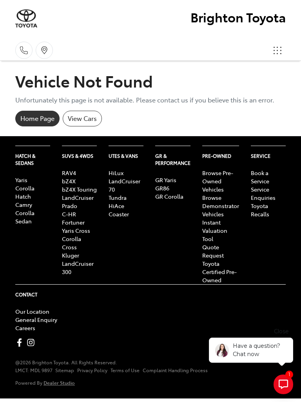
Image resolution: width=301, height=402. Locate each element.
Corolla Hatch (24, 192)
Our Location (32, 311)
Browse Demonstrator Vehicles (220, 206)
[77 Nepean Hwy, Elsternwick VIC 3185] (44, 50)
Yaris (21, 180)
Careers (25, 328)
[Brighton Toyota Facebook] (21, 342)
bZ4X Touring (79, 189)
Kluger (70, 255)
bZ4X (69, 181)
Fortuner (73, 222)
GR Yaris (165, 180)
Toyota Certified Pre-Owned (219, 271)
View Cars (82, 118)
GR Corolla (169, 196)
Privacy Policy (92, 370)
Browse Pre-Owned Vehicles (217, 181)
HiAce (116, 206)
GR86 (162, 188)
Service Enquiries (263, 193)
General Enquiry (36, 319)
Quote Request (213, 251)
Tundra (118, 197)
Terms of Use (125, 370)
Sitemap (64, 370)
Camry (23, 204)
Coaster (119, 214)
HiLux (116, 173)
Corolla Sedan (24, 217)
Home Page (37, 118)
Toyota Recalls (260, 210)
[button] (277, 50)
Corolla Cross (71, 243)
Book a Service (260, 177)
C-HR (69, 214)
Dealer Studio (59, 382)
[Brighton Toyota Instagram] (32, 342)
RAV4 (69, 173)
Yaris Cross (76, 230)
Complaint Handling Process (175, 370)
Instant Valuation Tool (214, 230)
